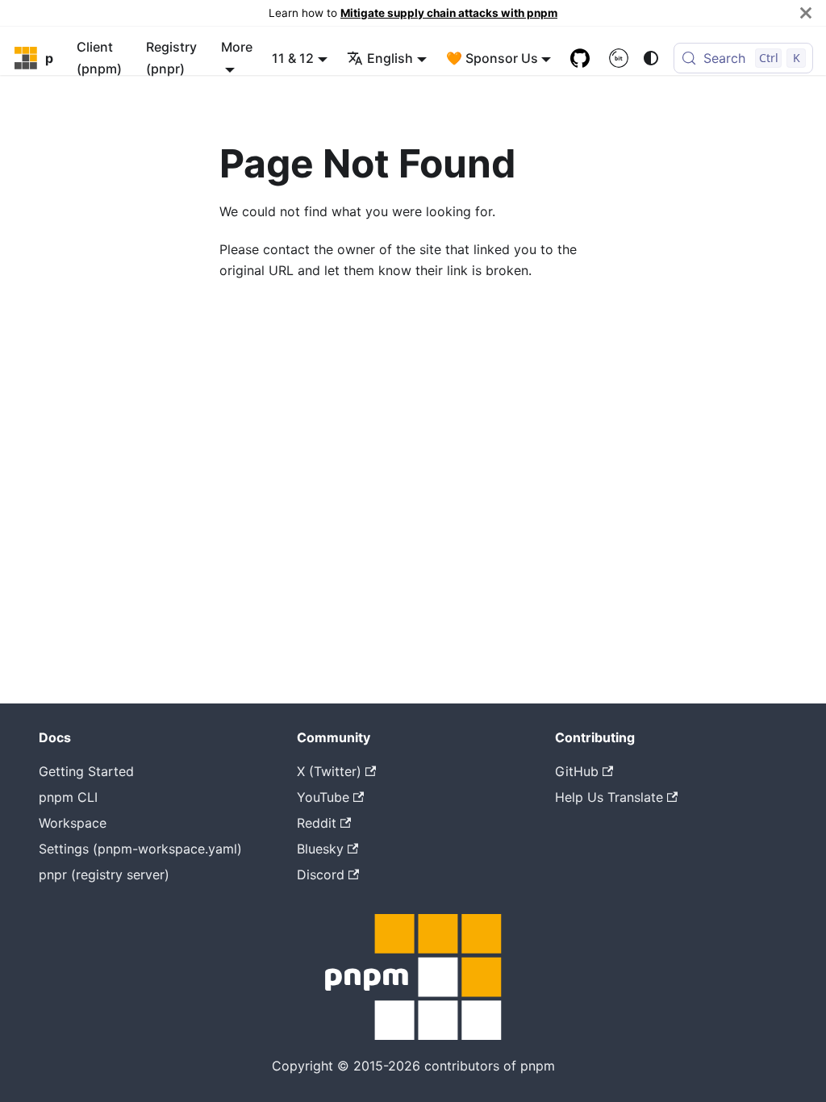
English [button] (390, 58)
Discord (320, 874)
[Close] (806, 13)
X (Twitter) (329, 771)
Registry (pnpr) (171, 57)
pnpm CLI (68, 797)
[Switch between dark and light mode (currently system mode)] (651, 58)
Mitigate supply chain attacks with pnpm (448, 12)
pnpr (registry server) (104, 874)
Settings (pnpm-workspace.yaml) (140, 849)
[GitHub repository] (580, 58)
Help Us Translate (609, 797)
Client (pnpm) (99, 57)
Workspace (72, 823)
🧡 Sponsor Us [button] (492, 58)
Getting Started (86, 771)
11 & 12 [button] (293, 58)
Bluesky (320, 849)
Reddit (316, 823)
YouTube (323, 797)
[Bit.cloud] (618, 58)
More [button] (236, 47)
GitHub (577, 771)
